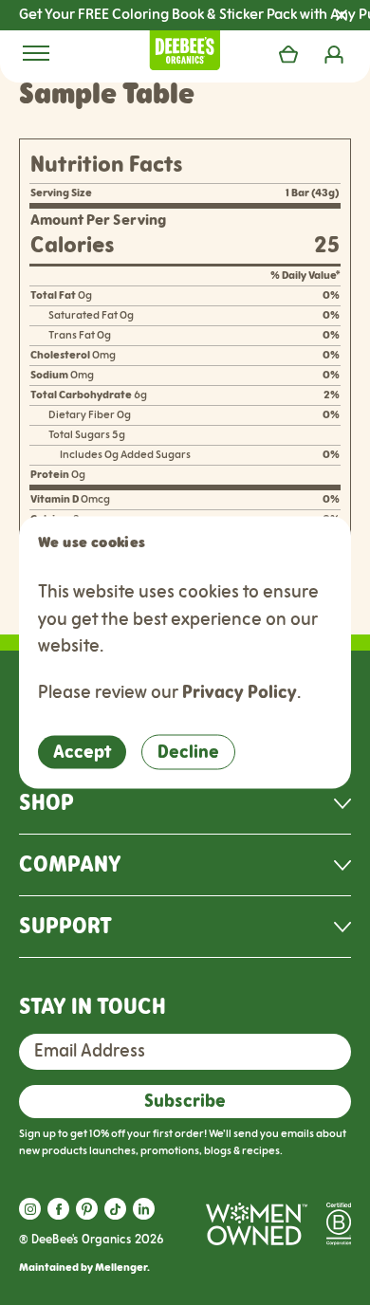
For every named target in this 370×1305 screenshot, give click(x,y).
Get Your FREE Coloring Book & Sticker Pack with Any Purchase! (194, 16)
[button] (30, 1209)
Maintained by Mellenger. (84, 1267)
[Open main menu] (36, 53)
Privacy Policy (239, 692)
